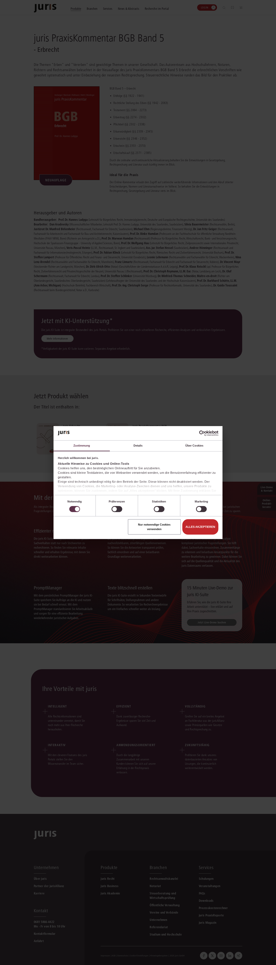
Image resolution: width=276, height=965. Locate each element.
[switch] (117, 509)
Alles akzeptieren (200, 526)
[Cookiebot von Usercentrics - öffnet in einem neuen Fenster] (202, 433)
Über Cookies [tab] (194, 445)
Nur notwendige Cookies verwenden (154, 527)
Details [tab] (138, 445)
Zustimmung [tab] (81, 445)
